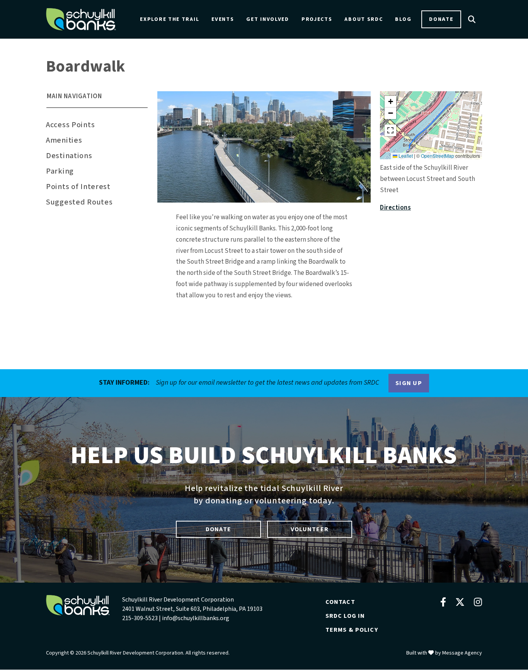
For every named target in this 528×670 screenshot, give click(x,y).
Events (222, 19)
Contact (340, 602)
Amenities (64, 140)
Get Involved (267, 19)
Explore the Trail (169, 19)
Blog (403, 19)
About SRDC (363, 19)
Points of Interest (78, 186)
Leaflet (405, 155)
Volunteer (310, 529)
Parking (60, 171)
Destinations (69, 155)
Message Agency (462, 653)
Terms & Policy (351, 630)
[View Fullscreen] (390, 130)
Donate (441, 19)
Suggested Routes (79, 202)
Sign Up (408, 383)
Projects (316, 19)
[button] (97, 99)
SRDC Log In (345, 616)
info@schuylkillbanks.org (195, 618)
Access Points (70, 125)
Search (472, 19)
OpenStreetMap (437, 155)
